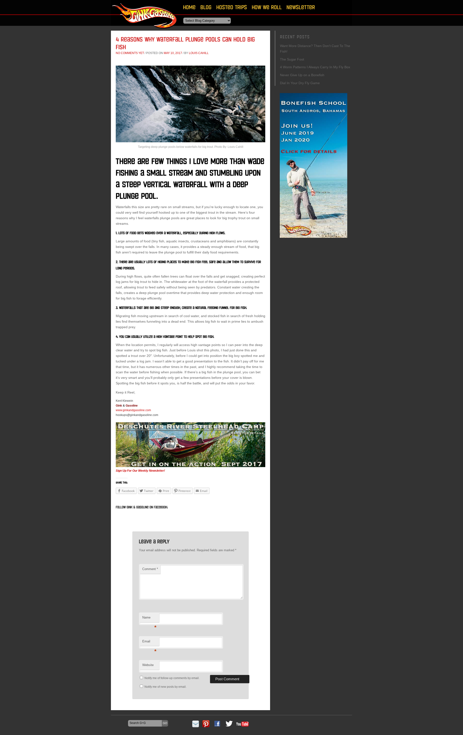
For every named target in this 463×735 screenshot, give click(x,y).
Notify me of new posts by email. (165, 686)
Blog (205, 7)
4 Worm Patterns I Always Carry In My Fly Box (315, 67)
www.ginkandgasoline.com (133, 410)
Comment (150, 569)
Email (149, 643)
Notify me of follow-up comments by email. (171, 678)
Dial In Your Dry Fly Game (300, 83)
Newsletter (300, 7)
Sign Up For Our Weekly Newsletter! (140, 470)
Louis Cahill (199, 53)
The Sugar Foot (292, 59)
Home (189, 7)
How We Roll (267, 7)
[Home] (144, 30)
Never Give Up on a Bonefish (302, 75)
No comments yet (130, 53)
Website (148, 665)
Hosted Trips (231, 7)
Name (149, 619)
